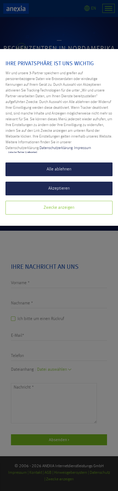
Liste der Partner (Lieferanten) (22, 152)
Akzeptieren (59, 188)
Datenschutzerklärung (56, 148)
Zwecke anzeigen (59, 207)
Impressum (82, 148)
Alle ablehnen (59, 169)
